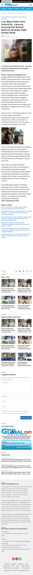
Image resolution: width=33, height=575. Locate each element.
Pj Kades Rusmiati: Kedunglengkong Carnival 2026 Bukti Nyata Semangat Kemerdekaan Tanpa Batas (16, 460)
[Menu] (2, 4)
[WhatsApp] (20, 559)
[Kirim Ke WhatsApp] (30, 271)
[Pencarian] (31, 4)
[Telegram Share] (27, 271)
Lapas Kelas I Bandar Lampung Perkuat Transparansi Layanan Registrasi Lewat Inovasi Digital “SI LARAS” (15, 224)
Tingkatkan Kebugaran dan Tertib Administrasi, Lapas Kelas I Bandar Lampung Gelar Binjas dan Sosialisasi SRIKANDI (15, 230)
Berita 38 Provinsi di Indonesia (9, 17)
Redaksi (20, 564)
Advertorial (6, 566)
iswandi (7, 36)
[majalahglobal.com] (11, 4)
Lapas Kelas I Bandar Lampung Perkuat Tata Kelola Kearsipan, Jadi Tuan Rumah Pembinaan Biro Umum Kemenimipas (16, 212)
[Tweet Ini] (19, 271)
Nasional (14, 564)
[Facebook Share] (16, 271)
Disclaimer (17, 568)
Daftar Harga (8, 568)
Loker (26, 564)
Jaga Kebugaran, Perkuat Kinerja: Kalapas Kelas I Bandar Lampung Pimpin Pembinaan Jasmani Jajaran (16, 235)
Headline (7, 564)
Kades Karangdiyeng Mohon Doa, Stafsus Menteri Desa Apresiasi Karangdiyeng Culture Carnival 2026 (16, 466)
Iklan (13, 566)
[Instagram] (13, 559)
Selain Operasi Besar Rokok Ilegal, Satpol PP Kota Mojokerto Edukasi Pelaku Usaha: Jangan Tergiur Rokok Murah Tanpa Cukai (15, 473)
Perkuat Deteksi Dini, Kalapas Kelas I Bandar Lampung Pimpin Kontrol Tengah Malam (14, 208)
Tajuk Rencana (25, 566)
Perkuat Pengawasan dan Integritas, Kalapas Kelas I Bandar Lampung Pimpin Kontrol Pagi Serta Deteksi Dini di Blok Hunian (16, 218)
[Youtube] (16, 559)
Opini (17, 566)
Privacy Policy (26, 568)
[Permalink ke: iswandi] (2, 36)
